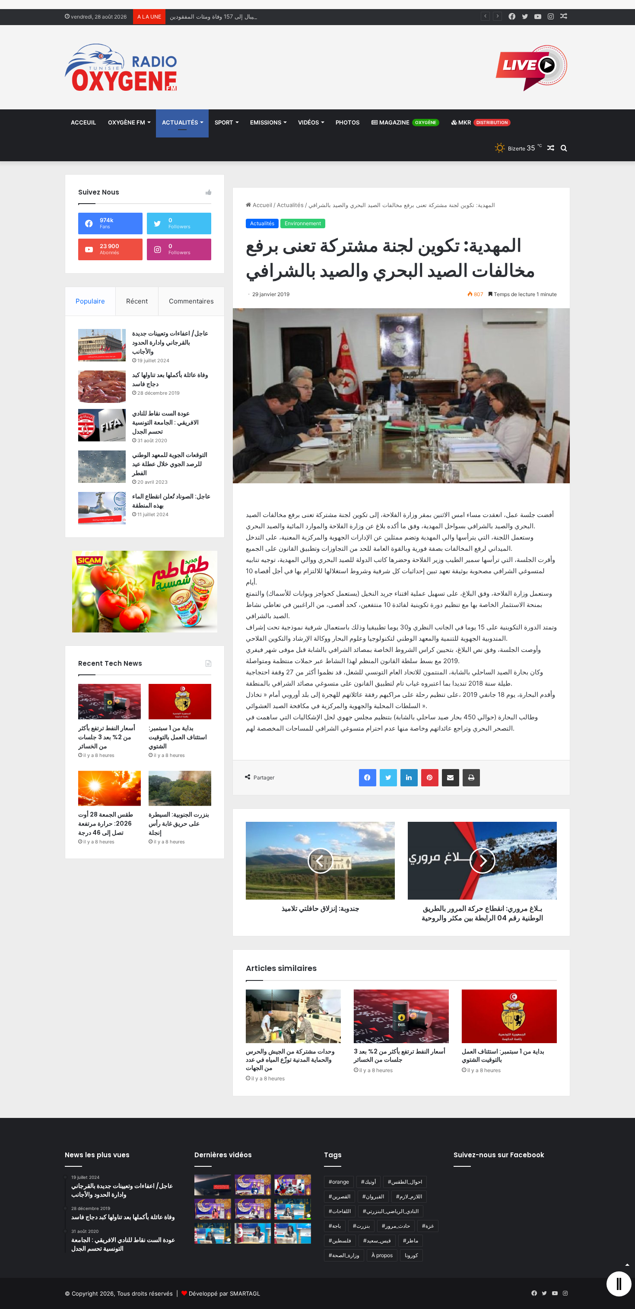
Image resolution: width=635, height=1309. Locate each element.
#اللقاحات (340, 1211)
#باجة (335, 1226)
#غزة (428, 1226)
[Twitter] (388, 777)
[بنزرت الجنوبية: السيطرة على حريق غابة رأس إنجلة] (180, 788)
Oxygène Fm (126, 122)
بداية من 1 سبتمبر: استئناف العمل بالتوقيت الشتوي (503, 1055)
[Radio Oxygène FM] (122, 67)
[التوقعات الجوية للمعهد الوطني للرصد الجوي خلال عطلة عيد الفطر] (102, 466)
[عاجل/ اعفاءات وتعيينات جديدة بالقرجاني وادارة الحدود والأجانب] (102, 345)
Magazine (407, 122)
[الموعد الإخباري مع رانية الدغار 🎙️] (253, 1185)
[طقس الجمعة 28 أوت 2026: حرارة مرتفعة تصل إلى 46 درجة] (109, 788)
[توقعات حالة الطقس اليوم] (212, 1209)
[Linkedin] (409, 777)
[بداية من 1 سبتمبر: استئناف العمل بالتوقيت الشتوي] (509, 1016)
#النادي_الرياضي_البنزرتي (391, 1211)
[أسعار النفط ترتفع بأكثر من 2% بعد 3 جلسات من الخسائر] (401, 1016)
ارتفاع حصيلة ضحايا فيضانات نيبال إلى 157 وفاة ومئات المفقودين (247, 16)
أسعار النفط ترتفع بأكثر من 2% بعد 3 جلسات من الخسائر (399, 1055)
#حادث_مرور (396, 1226)
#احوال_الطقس (405, 1181)
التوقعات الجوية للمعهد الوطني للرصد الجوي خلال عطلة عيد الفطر (169, 463)
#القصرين (339, 1196)
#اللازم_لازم (409, 1196)
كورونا (411, 1255)
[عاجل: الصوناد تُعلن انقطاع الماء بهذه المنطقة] (102, 508)
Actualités (180, 122)
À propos (382, 1255)
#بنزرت (361, 1226)
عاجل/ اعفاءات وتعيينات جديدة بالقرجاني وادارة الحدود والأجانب (170, 342)
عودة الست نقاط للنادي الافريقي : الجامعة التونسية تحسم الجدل (165, 422)
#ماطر (410, 1240)
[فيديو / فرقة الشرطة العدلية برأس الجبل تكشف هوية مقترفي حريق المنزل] (212, 1185)
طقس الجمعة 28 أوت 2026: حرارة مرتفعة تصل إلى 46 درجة (105, 823)
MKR (482, 122)
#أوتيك (368, 1181)
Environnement (303, 223)
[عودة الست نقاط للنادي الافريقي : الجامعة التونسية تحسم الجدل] (102, 425)
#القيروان (373, 1196)
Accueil (261, 204)
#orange (339, 1181)
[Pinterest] (429, 777)
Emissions (265, 122)
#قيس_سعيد (377, 1240)
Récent (137, 301)
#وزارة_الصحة (344, 1255)
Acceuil (83, 122)
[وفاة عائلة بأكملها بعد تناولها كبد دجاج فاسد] (102, 386)
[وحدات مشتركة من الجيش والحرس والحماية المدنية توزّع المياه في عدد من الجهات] (293, 1016)
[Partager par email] (450, 777)
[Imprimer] (471, 777)
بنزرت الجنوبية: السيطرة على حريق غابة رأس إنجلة (179, 823)
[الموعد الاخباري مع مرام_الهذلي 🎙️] (253, 1209)
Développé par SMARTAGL (224, 1293)
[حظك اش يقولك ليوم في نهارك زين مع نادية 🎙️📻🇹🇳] (212, 1233)
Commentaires (191, 301)
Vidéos (308, 122)
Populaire (90, 301)
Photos (347, 122)
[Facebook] (367, 777)
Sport (224, 122)
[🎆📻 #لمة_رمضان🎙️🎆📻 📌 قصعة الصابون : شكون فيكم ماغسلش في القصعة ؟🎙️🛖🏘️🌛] (292, 1185)
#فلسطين (340, 1240)
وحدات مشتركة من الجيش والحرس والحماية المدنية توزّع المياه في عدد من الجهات (290, 1059)
